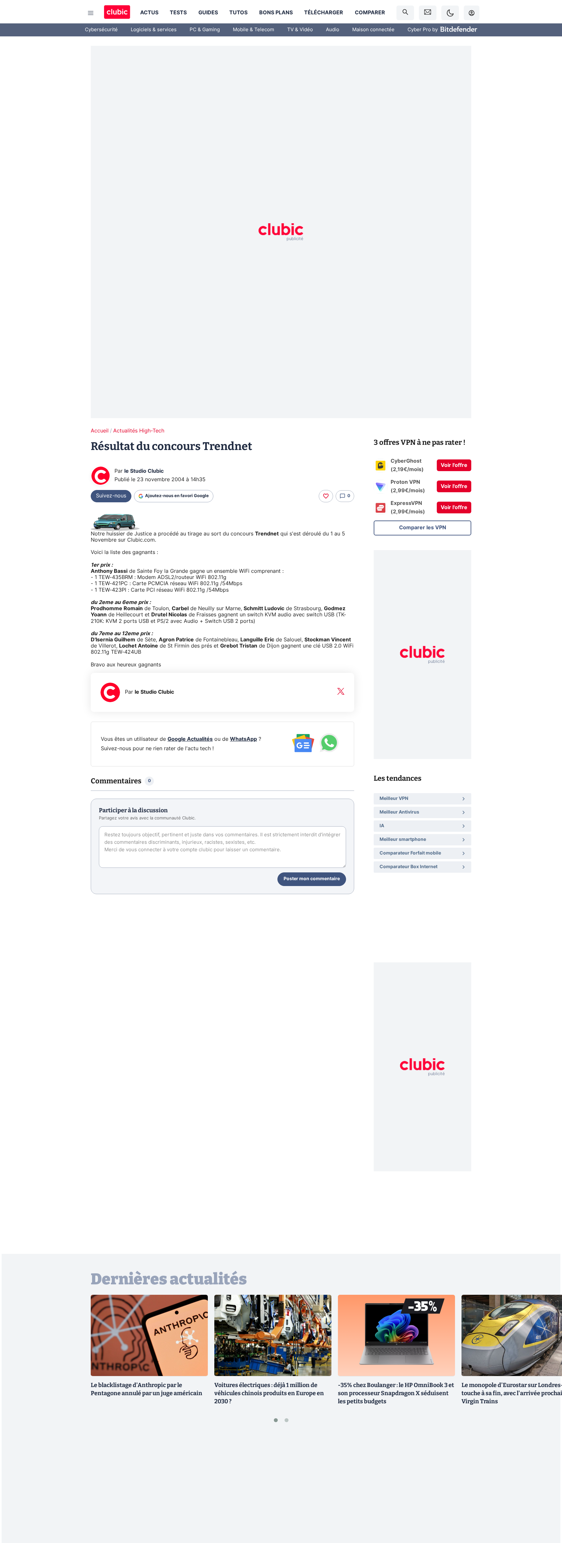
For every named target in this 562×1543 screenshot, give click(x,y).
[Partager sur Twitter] (545, 1508)
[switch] (450, 13)
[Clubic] (117, 13)
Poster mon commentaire (312, 879)
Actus (149, 12)
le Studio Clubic (144, 471)
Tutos (238, 12)
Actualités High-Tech (138, 430)
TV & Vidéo (300, 29)
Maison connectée (373, 29)
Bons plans (276, 12)
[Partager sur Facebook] (545, 1487)
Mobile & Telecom (253, 29)
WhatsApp (243, 739)
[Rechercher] (405, 13)
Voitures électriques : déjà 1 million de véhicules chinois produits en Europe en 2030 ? (269, 1393)
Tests (178, 12)
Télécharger (323, 12)
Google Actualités (190, 739)
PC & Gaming (205, 29)
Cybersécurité (101, 29)
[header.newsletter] (428, 13)
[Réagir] (326, 496)
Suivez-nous (111, 495)
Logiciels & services (154, 29)
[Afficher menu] (91, 13)
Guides (208, 12)
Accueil (100, 430)
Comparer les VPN (422, 527)
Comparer (370, 12)
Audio (332, 29)
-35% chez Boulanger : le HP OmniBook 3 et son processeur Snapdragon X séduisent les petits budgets (396, 1393)
